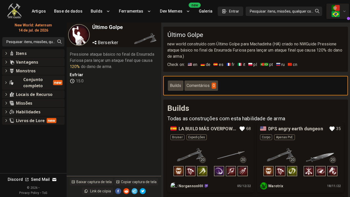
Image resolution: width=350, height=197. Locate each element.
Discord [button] (15, 179)
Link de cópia (100, 191)
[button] (33, 53)
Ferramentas (131, 11)
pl (252, 64)
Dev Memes (177, 9)
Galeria (205, 11)
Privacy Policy (29, 193)
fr (231, 64)
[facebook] (118, 191)
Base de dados (68, 11)
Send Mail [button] (40, 179)
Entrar (234, 11)
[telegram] (134, 191)
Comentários (201, 85)
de (206, 64)
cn (292, 64)
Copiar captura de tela (139, 182)
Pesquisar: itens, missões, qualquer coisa (283, 11)
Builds (96, 11)
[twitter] (143, 191)
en (193, 64)
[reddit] (126, 191)
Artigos (39, 11)
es (218, 64)
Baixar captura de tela (94, 182)
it (241, 64)
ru (280, 64)
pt (266, 64)
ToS (44, 193)
